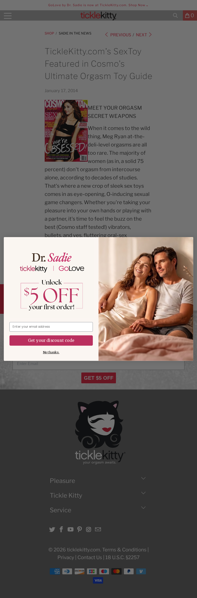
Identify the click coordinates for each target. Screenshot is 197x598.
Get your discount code (51, 340)
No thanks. (51, 352)
